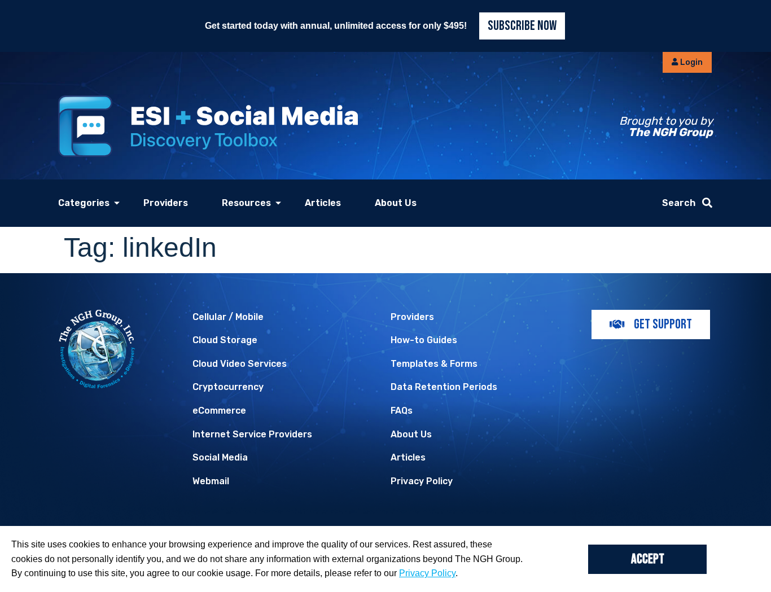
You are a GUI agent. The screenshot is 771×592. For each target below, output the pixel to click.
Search (678, 203)
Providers (165, 203)
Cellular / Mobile (228, 317)
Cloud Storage (224, 340)
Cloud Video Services (239, 363)
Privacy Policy (422, 481)
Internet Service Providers (252, 434)
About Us (396, 203)
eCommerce (219, 410)
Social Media (220, 457)
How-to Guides (424, 340)
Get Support (663, 324)
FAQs (402, 410)
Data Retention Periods (444, 386)
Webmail (210, 481)
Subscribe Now (522, 25)
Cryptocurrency (228, 386)
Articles (323, 203)
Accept (647, 559)
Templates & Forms (434, 363)
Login (690, 62)
